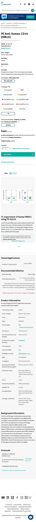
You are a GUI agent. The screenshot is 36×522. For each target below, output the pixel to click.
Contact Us (9, 504)
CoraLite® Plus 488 (22, 99)
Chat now (30, 17)
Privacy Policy (18, 504)
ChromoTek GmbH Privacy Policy (21, 511)
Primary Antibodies (20, 23)
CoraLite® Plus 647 (8, 104)
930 (20, 350)
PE (8, 113)
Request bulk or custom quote (20, 148)
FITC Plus (22, 109)
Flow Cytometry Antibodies (9, 25)
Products (9, 23)
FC (15, 173)
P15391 (21, 387)
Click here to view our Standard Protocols (14, 470)
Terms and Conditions (11, 507)
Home (3, 23)
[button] (30, 517)
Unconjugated (8, 90)
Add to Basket (7, 154)
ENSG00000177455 (24, 353)
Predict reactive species (26, 327)
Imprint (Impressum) (13, 509)
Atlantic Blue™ (8, 94)
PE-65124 (11, 229)
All (11, 173)
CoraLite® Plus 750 (22, 104)
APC (23, 90)
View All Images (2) (18, 241)
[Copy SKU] (18, 122)
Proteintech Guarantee (7, 162)
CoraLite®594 (8, 109)
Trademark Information (24, 507)
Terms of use (26, 504)
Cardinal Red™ (23, 94)
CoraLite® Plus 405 (8, 99)
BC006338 (22, 340)
